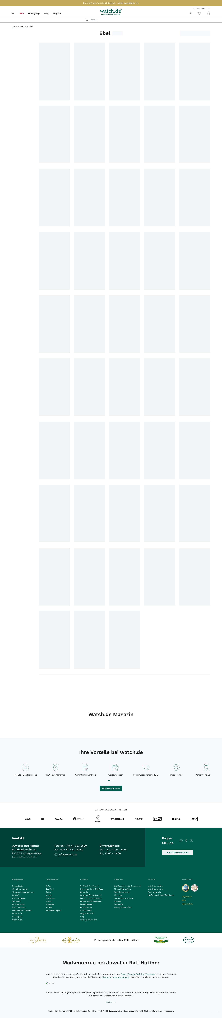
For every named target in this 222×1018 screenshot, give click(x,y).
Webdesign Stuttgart (57, 1011)
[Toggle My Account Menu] (190, 13)
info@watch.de (67, 854)
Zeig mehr (109, 1002)
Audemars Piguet (53, 910)
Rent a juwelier (154, 892)
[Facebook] (186, 840)
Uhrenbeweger (18, 898)
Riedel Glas (17, 920)
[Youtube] (191, 840)
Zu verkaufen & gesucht (90, 895)
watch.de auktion (156, 886)
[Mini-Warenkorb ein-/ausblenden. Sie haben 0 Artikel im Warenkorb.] (208, 13)
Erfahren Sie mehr (111, 788)
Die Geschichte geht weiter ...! (127, 886)
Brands (23, 26)
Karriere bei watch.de (123, 898)
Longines (50, 904)
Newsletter (119, 904)
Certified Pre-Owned (89, 886)
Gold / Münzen (18, 907)
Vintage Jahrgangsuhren (23, 892)
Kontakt (117, 901)
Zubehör (16, 895)
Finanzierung (86, 907)
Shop (46, 13)
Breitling (49, 889)
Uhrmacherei (86, 910)
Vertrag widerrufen (88, 920)
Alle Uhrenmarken (20, 889)
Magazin (57, 13)
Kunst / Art (17, 914)
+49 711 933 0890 (76, 845)
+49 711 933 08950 (71, 849)
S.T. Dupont (17, 917)
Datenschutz (187, 904)
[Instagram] (181, 840)
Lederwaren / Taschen (22, 910)
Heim (15, 26)
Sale (21, 13)
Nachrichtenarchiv (122, 892)
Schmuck (16, 901)
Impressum (187, 897)
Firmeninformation (122, 889)
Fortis (48, 892)
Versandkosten (86, 904)
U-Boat (49, 901)
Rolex (48, 886)
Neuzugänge (34, 13)
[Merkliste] (199, 13)
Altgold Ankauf (86, 914)
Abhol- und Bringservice (90, 901)
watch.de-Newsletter (177, 852)
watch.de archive (155, 889)
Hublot (49, 907)
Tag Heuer (50, 898)
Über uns (118, 895)
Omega (49, 895)
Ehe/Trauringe (18, 904)
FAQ (82, 917)
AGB (184, 900)
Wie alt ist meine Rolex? (90, 898)
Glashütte (106, 977)
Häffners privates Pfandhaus (160, 895)
